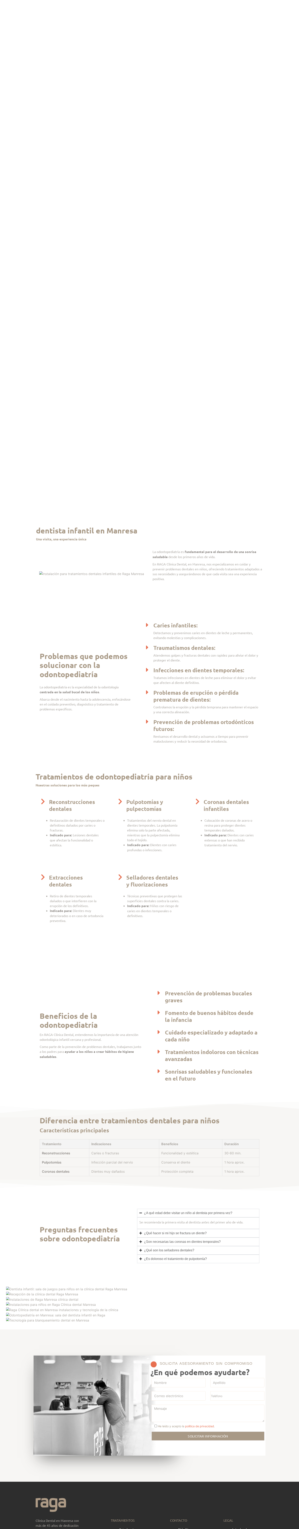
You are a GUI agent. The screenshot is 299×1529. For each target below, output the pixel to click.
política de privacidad (199, 1426)
